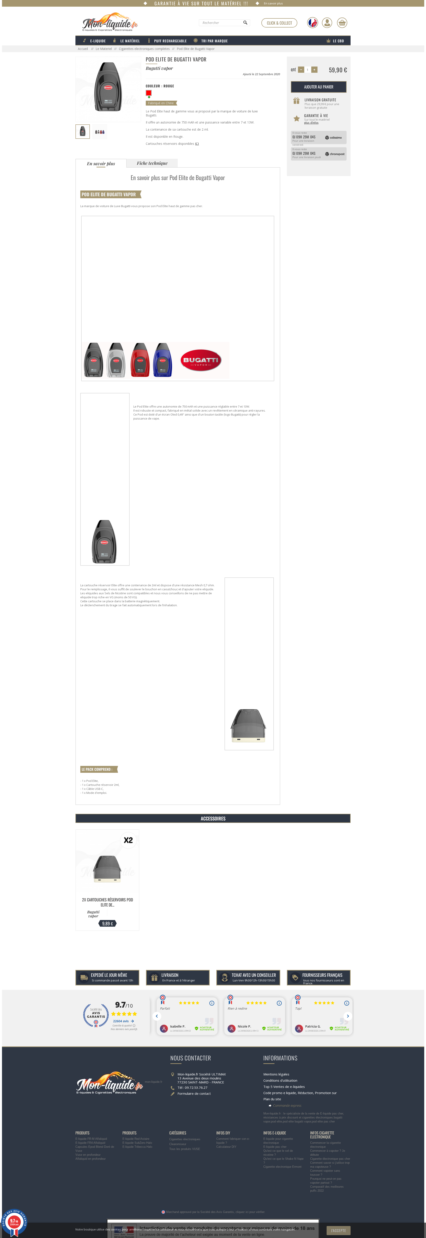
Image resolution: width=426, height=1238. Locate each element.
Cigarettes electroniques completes (144, 49)
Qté (293, 69)
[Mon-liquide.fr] (106, 21)
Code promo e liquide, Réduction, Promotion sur (300, 1093)
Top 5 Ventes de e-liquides (284, 1086)
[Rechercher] (245, 23)
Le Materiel (104, 49)
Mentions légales (276, 1074)
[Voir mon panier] (342, 22)
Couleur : (160, 85)
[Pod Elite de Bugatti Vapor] (82, 131)
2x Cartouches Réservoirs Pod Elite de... (107, 902)
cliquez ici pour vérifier (250, 1212)
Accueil (83, 49)
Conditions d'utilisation (280, 1080)
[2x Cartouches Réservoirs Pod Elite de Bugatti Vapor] (107, 861)
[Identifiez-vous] (327, 22)
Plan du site (272, 1099)
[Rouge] (148, 92)
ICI (197, 143)
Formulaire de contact (194, 1093)
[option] (107, 880)
